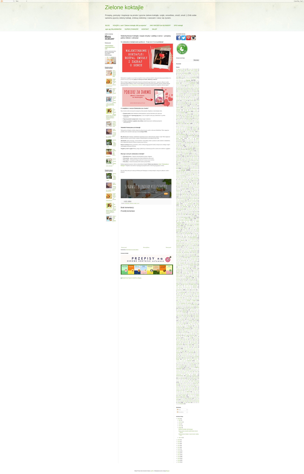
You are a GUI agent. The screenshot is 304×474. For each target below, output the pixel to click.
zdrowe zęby (182, 391)
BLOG (107, 25)
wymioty (181, 385)
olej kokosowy (194, 256)
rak (188, 308)
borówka (184, 91)
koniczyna (188, 183)
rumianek (193, 312)
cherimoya (190, 99)
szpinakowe (188, 350)
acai (185, 69)
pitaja (194, 279)
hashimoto (196, 142)
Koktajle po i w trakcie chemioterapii (114, 124)
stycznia (180, 437)
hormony (187, 143)
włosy (188, 379)
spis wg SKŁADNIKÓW (113, 29)
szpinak (178, 348)
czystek (177, 112)
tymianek (186, 362)
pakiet (194, 269)
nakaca (182, 237)
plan (188, 280)
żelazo (188, 402)
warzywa (187, 369)
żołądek (194, 402)
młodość (192, 228)
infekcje (177, 146)
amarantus (180, 73)
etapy (182, 130)
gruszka (180, 141)
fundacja (196, 133)
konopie (194, 183)
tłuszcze (182, 356)
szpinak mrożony (196, 348)
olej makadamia (193, 257)
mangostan (189, 205)
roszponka (184, 311)
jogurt (178, 155)
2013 (179, 462)
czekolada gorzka (185, 108)
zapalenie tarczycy (188, 389)
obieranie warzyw (190, 249)
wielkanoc (194, 374)
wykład (189, 383)
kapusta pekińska (187, 160)
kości (177, 187)
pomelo (187, 289)
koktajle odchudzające (194, 178)
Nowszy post (124, 247)
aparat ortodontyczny (190, 75)
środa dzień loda (186, 352)
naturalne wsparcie (180, 244)
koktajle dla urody (188, 174)
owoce (191, 267)
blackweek (184, 88)
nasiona (181, 239)
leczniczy (177, 193)
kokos (187, 168)
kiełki (187, 167)
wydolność (184, 383)
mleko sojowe (181, 227)
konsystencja (185, 184)
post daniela (196, 292)
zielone (184, 397)
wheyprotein (187, 374)
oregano (183, 261)
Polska (182, 288)
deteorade (196, 114)
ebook (188, 127)
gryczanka (192, 141)
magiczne (191, 199)
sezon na (189, 319)
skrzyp (182, 324)
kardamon (185, 161)
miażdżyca (191, 213)
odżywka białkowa (181, 255)
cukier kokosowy (181, 104)
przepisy (177, 301)
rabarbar (180, 308)
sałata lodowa (178, 315)
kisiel (192, 167)
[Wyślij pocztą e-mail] (124, 201)
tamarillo (191, 354)
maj (182, 202)
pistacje (184, 279)
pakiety (197, 269)
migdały (190, 214)
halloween (189, 142)
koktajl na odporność (180, 172)
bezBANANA (192, 83)
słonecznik (189, 326)
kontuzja (190, 184)
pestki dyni (187, 275)
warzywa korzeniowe (180, 370)
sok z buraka (183, 331)
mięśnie (179, 214)
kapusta (177, 159)
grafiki (195, 135)
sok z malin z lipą (192, 332)
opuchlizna (178, 261)
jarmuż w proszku (185, 152)
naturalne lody (186, 243)
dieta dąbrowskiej (194, 115)
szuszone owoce (195, 350)
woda (193, 379)
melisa (191, 211)
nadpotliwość (194, 236)
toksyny (193, 356)
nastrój (183, 241)
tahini (177, 354)
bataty (196, 81)
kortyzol (190, 186)
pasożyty (184, 272)
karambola (179, 161)
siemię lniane (192, 320)
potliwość (187, 293)
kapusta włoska (196, 160)
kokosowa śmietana (194, 168)
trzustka (182, 362)
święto (197, 352)
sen (184, 317)
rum (189, 312)
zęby (193, 393)
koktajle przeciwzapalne (182, 179)
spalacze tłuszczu (193, 336)
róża (197, 311)
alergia (191, 71)
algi (194, 71)
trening (177, 359)
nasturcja (187, 241)
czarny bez (178, 108)
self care (180, 317)
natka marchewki (194, 241)
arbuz (177, 77)
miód (192, 215)
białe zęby (178, 85)
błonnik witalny (196, 89)
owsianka (194, 268)
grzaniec (177, 142)
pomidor (193, 289)
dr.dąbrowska (180, 122)
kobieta (182, 168)
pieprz (187, 276)
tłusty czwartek (195, 355)
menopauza (178, 213)
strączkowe (187, 340)
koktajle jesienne (185, 175)
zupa (185, 402)
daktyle (182, 112)
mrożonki (188, 233)
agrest (177, 70)
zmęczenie (197, 401)
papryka (178, 272)
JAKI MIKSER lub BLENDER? (160, 25)
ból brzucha (192, 92)
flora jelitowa (185, 133)
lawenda (196, 191)
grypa (197, 141)
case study (196, 96)
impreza (187, 145)
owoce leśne (186, 268)
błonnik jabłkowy (181, 89)
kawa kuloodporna (184, 165)
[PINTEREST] (188, 39)
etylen (185, 130)
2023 (179, 443)
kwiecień (177, 191)
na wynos (184, 235)
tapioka (196, 354)
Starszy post (168, 247)
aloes (198, 71)
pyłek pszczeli (191, 307)
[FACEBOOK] (178, 39)
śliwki (197, 351)
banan (188, 80)
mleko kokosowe (185, 220)
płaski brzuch (193, 280)
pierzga (177, 277)
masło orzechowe (180, 209)
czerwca (180, 422)
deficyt (179, 114)
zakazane (178, 387)
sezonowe (197, 319)
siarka (186, 320)
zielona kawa (191, 395)
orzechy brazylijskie (180, 263)
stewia (196, 339)
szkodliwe (185, 347)
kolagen (189, 180)
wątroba (190, 371)
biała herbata (189, 84)
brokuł (177, 93)
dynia (198, 122)
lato (186, 191)
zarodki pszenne (179, 390)
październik (184, 273)
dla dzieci (189, 119)
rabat (185, 308)
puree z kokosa (183, 307)
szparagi (195, 347)
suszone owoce (179, 343)
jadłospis (197, 148)
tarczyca (178, 355)
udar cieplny (197, 362)
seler (189, 316)
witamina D (178, 379)
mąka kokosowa (184, 210)
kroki (194, 187)
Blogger (167, 470)
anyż (183, 75)
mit (190, 217)
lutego (180, 427)
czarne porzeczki (187, 107)
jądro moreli (178, 153)
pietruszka (188, 277)
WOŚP (187, 382)
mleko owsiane (181, 224)
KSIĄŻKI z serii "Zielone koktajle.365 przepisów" (130, 25)
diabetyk (183, 115)
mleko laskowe (181, 221)
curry (198, 104)
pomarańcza (179, 289)
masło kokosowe (184, 207)
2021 (179, 447)
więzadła (188, 375)
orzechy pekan (185, 264)
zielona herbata (181, 395)
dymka (194, 122)
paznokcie (178, 273)
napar (187, 237)
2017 (179, 454)
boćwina (179, 91)
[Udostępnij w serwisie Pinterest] (130, 201)
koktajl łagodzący (194, 171)
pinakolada (178, 279)
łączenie (177, 198)
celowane (191, 97)
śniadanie (178, 352)
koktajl (183, 170)
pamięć (179, 271)
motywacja (178, 233)
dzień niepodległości (186, 126)
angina (179, 74)
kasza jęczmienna (181, 164)
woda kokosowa (195, 381)
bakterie (182, 80)
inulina (179, 148)
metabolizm (185, 213)
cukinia (187, 104)
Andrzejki (193, 73)
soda (186, 327)
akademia (182, 70)
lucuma (184, 197)
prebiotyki (184, 295)
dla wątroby (195, 119)
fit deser (192, 131)
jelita (183, 153)
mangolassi (182, 205)
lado (182, 191)
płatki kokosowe (192, 283)
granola (189, 137)
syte (195, 344)
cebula (177, 97)
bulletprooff (188, 95)
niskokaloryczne (184, 248)
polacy (177, 288)
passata (190, 272)
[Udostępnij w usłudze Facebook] (129, 201)
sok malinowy (195, 328)
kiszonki (196, 167)
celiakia (181, 97)
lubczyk (180, 197)
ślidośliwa (178, 351)
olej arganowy (186, 256)
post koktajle (180, 293)
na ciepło (194, 233)
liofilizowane (184, 194)
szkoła (190, 347)
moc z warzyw (184, 231)
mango (197, 203)
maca (185, 199)
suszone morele (194, 342)
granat (184, 137)
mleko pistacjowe (190, 224)
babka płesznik (195, 78)
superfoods (178, 342)
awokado (194, 77)
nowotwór (196, 248)
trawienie (196, 358)
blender (189, 88)
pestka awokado (179, 275)
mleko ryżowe (187, 225)
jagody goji (190, 149)
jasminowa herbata (194, 152)
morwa (188, 232)
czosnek (195, 111)
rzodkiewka (190, 313)
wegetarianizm (178, 374)
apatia (196, 75)
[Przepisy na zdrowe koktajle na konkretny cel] (147, 274)
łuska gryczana (179, 199)
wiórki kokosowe (195, 376)
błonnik (197, 88)
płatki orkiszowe (185, 284)
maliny (177, 203)
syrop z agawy (188, 344)
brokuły (181, 93)
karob (177, 163)
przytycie (187, 304)
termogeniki (184, 355)
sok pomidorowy (179, 329)
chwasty (183, 103)
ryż (197, 312)
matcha (177, 210)
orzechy (195, 261)
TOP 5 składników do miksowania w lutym (114, 73)
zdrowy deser (195, 391)
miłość (135, 203)
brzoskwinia (194, 93)
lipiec (189, 194)
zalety (183, 387)
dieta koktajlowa (186, 116)
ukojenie (185, 364)
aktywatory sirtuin (179, 71)
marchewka (184, 206)
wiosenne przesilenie (180, 376)
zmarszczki (191, 401)
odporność (194, 252)
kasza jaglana (196, 163)
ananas (186, 73)
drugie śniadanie (188, 122)
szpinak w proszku (180, 350)
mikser (195, 214)
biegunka (179, 87)
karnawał (196, 161)
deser (188, 114)
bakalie (177, 80)
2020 (179, 449)
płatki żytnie (187, 285)
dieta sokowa (189, 118)
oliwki (177, 260)
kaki (186, 156)
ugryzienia (187, 363)
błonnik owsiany (189, 89)
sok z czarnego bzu (191, 331)
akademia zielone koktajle (192, 70)
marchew (178, 206)
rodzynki (177, 311)
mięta (184, 214)
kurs (183, 190)
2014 (179, 460)
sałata (196, 313)
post (192, 292)
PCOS (190, 273)
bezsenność (178, 84)
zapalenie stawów (179, 389)
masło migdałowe (193, 207)
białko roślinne (189, 85)
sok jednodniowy (186, 328)
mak (197, 202)
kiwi (177, 168)
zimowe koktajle (188, 399)
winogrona (194, 375)
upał (189, 364)
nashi (177, 239)
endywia (182, 129)
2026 (179, 418)
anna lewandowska (186, 74)
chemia (177, 99)
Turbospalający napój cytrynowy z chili (110, 47)
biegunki (184, 87)
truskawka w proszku (180, 360)
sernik (197, 317)
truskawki (189, 360)
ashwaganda (187, 77)
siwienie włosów (179, 323)
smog (196, 325)
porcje (188, 291)
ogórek (192, 255)
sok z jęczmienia (184, 332)
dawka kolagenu (196, 112)
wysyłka (182, 386)
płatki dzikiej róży (185, 281)
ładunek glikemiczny (194, 197)
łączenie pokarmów (184, 198)
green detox (179, 138)
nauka (196, 244)
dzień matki (179, 126)
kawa (194, 164)
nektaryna (195, 245)
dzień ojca (194, 126)
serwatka (177, 319)
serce (138, 203)
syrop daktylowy (193, 343)
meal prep (197, 210)
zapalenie (196, 387)
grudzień (197, 139)
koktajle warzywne (193, 179)
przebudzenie (195, 297)
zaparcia (196, 389)
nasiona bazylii (187, 239)
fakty (189, 130)
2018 (179, 452)
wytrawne (187, 386)
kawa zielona (192, 165)
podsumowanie (187, 287)
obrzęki (196, 249)
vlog (178, 366)
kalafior (190, 156)
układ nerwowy (179, 364)
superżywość (185, 342)
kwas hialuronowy (193, 190)
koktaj (177, 170)
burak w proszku (185, 96)
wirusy (179, 378)
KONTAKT (145, 29)
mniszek (191, 229)
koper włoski (196, 184)
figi (182, 131)
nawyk (185, 245)
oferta (188, 255)
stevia (191, 339)
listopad (193, 194)
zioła (194, 399)
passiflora (195, 272)
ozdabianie (178, 269)
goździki (190, 135)
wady (188, 366)
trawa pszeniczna (188, 358)
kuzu (187, 190)
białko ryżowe (196, 85)
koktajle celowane (194, 172)
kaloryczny (196, 157)
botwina (195, 91)
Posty (179, 409)
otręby (197, 265)
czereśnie (178, 110)
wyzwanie (192, 386)
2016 (179, 456)
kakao (179, 156)
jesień (187, 153)
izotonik (186, 148)
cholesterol (131, 203)
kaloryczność (189, 157)
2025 (179, 439)
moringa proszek (181, 232)
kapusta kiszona (179, 160)
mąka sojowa (191, 210)
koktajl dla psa (187, 171)
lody (198, 195)
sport (190, 338)
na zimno (191, 235)
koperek (179, 186)
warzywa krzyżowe (190, 370)
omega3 (190, 260)
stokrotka (177, 340)
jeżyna (193, 153)
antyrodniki (178, 75)
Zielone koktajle (124, 7)
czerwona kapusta (179, 111)
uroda (192, 364)
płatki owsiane (194, 284)
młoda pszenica (184, 228)
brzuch (177, 95)
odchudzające (179, 252)
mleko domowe (189, 218)
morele (197, 231)
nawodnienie (179, 245)
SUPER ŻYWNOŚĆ (131, 29)
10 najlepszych (179, 69)
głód (182, 135)
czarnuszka (195, 107)
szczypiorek (178, 347)
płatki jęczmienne (184, 283)
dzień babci (195, 123)
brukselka (188, 93)
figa (178, 131)
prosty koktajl (187, 297)
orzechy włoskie (193, 264)
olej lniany (185, 257)
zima (177, 399)
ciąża (189, 103)
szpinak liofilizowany (187, 348)
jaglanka (179, 149)
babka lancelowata (187, 78)
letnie (193, 193)
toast (186, 356)
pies (182, 277)
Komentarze (180, 412)
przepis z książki (191, 300)
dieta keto (178, 116)
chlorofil (197, 100)
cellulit (186, 97)
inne (182, 146)
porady (184, 291)
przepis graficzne (181, 300)
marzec (192, 206)
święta (192, 352)
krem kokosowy (188, 187)
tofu (189, 356)
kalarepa (195, 156)
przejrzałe (193, 299)
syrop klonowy (179, 344)
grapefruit (195, 137)
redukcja (197, 308)
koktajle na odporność (180, 176)
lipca (180, 420)
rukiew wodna (178, 312)
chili (183, 100)
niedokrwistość (190, 247)
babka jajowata (179, 78)
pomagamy (195, 288)
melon (195, 211)
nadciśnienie (178, 236)
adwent (190, 69)
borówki (190, 91)
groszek (191, 139)
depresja (183, 114)
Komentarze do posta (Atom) (132, 249)
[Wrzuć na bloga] (126, 201)
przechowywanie (179, 299)
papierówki (196, 271)
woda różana (181, 382)
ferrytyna (197, 130)
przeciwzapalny (187, 299)
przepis (197, 299)
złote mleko (185, 401)
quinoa (197, 307)
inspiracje (189, 146)
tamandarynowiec (184, 354)
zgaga (197, 393)
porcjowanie (193, 291)
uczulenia (191, 362)
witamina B (189, 378)
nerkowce (178, 247)
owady (179, 267)
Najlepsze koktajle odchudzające (186, 429)
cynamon (184, 106)
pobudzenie (195, 285)
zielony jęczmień (188, 398)
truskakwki (184, 359)
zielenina (197, 394)
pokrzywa (195, 287)
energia (188, 129)
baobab (187, 81)
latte (191, 191)
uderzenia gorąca (180, 363)
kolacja (184, 180)
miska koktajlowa (184, 217)
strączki (182, 340)
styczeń (196, 340)
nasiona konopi (191, 240)
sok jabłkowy (178, 328)
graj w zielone (179, 137)
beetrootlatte (184, 83)
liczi (196, 193)
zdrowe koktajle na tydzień (190, 390)
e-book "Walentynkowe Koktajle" (135, 85)
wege (183, 372)
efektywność (195, 127)
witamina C (195, 378)
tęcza (189, 355)
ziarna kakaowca (183, 394)
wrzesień (196, 382)
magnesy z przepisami (192, 201)
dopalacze (191, 120)
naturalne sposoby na (195, 243)
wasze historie (184, 371)
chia (195, 99)
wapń (187, 367)
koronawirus (185, 186)
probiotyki (196, 295)
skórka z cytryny (191, 323)
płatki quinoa (179, 285)
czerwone (187, 111)
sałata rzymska (196, 315)
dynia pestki (181, 123)
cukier (198, 103)
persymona (196, 273)
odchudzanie (186, 252)
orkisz (191, 261)
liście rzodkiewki (191, 195)
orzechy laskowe (190, 263)
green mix (190, 138)
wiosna (187, 376)
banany (182, 81)
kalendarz (178, 157)
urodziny (197, 364)
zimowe (182, 399)
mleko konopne (196, 220)
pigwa (196, 277)
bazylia (177, 83)
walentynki (192, 366)
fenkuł (193, 130)
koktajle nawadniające (184, 178)
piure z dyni (183, 280)
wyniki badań (187, 385)
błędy (194, 88)
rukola (184, 312)
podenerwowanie (179, 287)
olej (181, 256)
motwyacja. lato (195, 232)
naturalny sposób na (190, 244)
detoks (177, 115)
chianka (178, 100)
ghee (189, 134)
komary (177, 182)
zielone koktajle (192, 397)
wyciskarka (178, 383)
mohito (189, 231)
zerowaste (178, 393)
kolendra (195, 180)
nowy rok (178, 249)
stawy (186, 339)
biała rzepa (196, 84)
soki (182, 336)
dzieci (188, 123)
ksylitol (190, 189)
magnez (177, 202)
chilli (186, 100)
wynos (192, 385)
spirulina (178, 338)
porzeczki (182, 292)
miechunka (197, 213)
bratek (197, 92)
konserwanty (178, 184)
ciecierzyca (193, 103)
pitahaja (190, 279)
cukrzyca (193, 104)
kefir (197, 165)
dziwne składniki (183, 127)
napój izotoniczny (193, 237)
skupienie (187, 324)
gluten (192, 134)
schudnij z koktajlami (182, 316)
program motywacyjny (180, 296)
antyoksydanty (195, 74)
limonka (178, 194)
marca (180, 425)
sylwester (186, 343)
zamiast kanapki (189, 387)
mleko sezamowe (195, 225)
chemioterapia (183, 99)
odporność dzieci (179, 253)
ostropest (192, 265)
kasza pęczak (188, 164)
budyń (182, 95)
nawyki (190, 245)
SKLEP (154, 29)
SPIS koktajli (178, 25)
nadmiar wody (187, 236)
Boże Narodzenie (179, 92)
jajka (195, 149)
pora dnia (179, 291)
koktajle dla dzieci (179, 174)
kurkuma (178, 190)
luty (188, 197)
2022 (179, 445)
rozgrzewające (191, 311)
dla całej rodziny (183, 119)
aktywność (186, 71)
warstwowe (192, 367)
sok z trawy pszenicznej (189, 335)
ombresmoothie (183, 260)
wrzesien (191, 382)
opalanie (195, 260)
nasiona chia (194, 239)
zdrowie (188, 391)
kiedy (184, 167)
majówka (192, 202)
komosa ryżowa (184, 182)
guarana (182, 142)
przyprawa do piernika (186, 303)
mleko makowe (190, 221)
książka (183, 189)
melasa (187, 211)
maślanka (196, 209)
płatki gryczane (192, 281)
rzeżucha (185, 313)
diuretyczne (197, 118)
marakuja (195, 205)
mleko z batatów (189, 227)
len (188, 193)
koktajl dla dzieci (179, 171)
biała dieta (184, 84)
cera (196, 97)
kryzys (197, 187)
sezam (182, 319)
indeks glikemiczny (194, 145)
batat (192, 81)
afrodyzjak (127, 203)
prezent (189, 295)
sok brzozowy (195, 327)
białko (183, 85)
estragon (177, 130)
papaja (189, 271)
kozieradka (182, 187)
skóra (185, 323)
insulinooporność (196, 146)
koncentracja (194, 182)
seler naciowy (196, 316)
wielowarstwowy (179, 375)
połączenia (188, 288)
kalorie (183, 157)
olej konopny (178, 257)
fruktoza (191, 133)
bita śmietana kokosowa (193, 87)
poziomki (193, 293)
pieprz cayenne (194, 276)
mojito (193, 231)
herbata (177, 143)
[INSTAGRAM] (193, 39)
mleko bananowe (179, 218)
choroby (178, 103)
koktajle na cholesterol (194, 175)
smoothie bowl (179, 327)
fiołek (187, 131)
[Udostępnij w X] (127, 201)
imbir (181, 145)
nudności (183, 249)
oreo (187, 261)
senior (188, 317)
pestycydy (178, 276)
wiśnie (183, 378)
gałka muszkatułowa (180, 134)
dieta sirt (183, 118)
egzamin (177, 129)
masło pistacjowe (189, 209)
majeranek (187, 202)
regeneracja (185, 310)
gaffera (152, 470)
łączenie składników (194, 198)
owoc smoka (185, 267)
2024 (179, 441)
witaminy (183, 379)
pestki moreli (194, 275)
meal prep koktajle (180, 211)
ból (187, 92)
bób (184, 92)
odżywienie (197, 253)
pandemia (184, 271)
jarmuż (191, 150)
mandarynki (190, 203)
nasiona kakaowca (180, 240)
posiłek (188, 292)
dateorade (190, 112)
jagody (183, 149)
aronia (182, 77)
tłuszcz (177, 356)
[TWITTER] (183, 39)
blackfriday (178, 88)
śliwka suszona (190, 351)
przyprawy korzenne (180, 304)
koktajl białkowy (194, 170)
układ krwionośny (194, 363)
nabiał (196, 235)
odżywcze (186, 253)
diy (178, 119)
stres (192, 340)
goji (185, 135)
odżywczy (191, 253)
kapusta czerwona (194, 159)
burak (193, 95)
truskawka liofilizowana (193, 359)
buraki (191, 96)
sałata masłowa (187, 315)
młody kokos (185, 229)
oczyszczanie (194, 251)
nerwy (184, 247)
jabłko (190, 148)
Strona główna (146, 247)
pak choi (189, 269)
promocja (188, 296)
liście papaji (184, 195)
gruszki (187, 141)
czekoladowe (194, 108)
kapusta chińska (185, 159)
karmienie (191, 161)
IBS (176, 145)
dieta (188, 115)
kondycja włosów (179, 183)
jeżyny (198, 153)
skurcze (193, 324)
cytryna (178, 107)
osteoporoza (185, 265)
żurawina (182, 403)
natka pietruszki (179, 243)
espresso (195, 129)
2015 (179, 458)
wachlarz (182, 366)
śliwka (183, 351)
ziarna (177, 394)
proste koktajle (195, 296)
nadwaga (178, 237)
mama (184, 203)
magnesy (183, 201)
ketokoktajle (178, 167)
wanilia (182, 367)
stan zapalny (180, 339)
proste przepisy (179, 297)
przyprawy (196, 303)
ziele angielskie (191, 394)
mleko (194, 217)
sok (189, 327)
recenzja (192, 308)
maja (180, 423)
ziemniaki (196, 398)
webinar (196, 371)
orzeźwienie (178, 265)
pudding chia (194, 304)
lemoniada (183, 193)
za (197, 386)
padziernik (184, 269)
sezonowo (181, 320)
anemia (197, 73)
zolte (179, 402)
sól (186, 336)
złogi (180, 401)
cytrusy (195, 106)
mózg (184, 233)
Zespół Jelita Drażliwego (186, 393)
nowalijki (190, 248)
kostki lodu (196, 186)
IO (182, 148)
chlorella (192, 100)
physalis (183, 276)
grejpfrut (186, 139)
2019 (179, 451)
